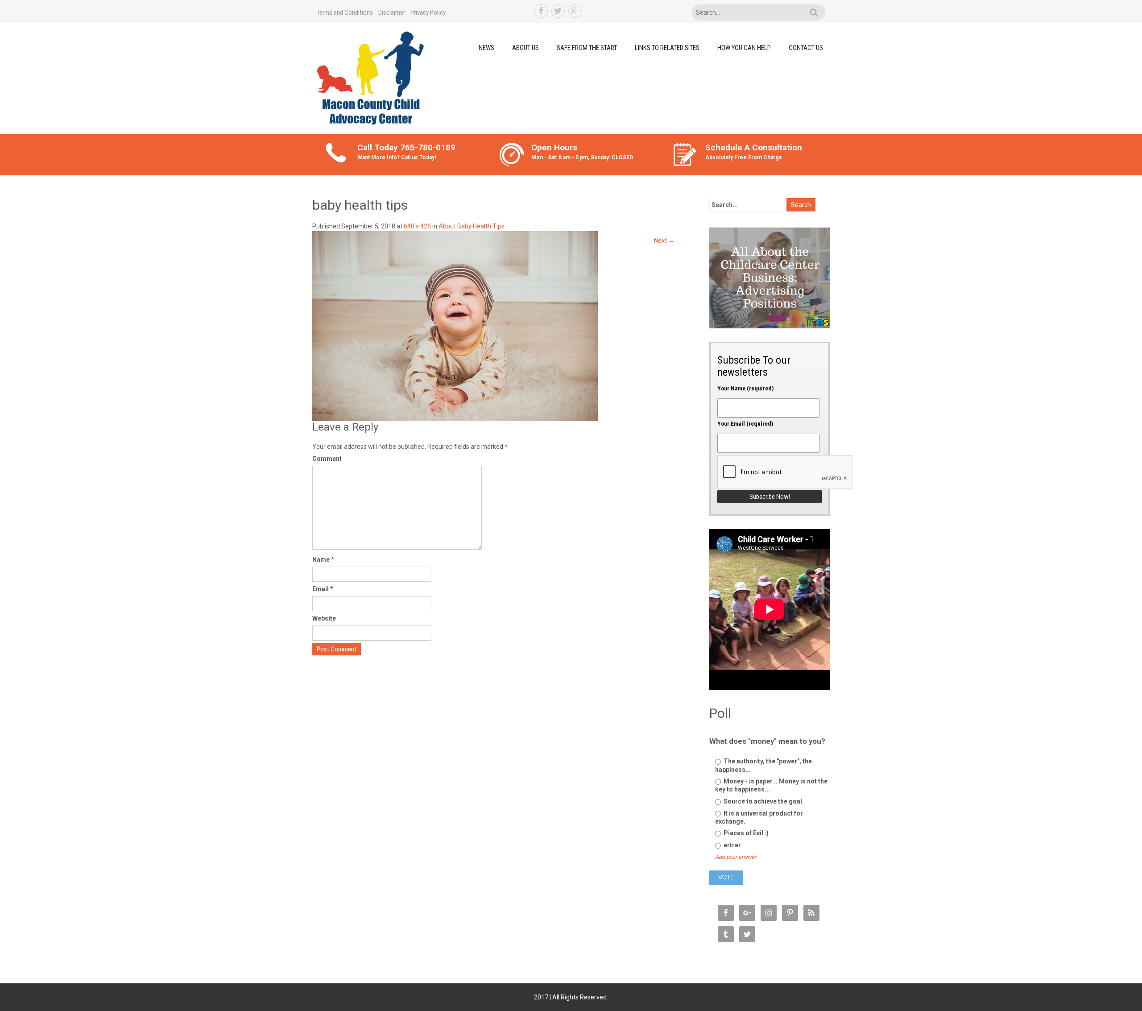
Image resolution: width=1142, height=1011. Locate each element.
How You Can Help (744, 48)
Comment (327, 458)
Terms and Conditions (345, 12)
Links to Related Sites (667, 48)
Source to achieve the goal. (763, 801)
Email (322, 589)
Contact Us (806, 48)
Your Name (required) (745, 388)
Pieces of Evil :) (745, 833)
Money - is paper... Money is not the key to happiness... (771, 785)
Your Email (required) (745, 423)
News (486, 48)
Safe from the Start (587, 48)
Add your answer (735, 857)
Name (323, 559)
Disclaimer (391, 12)
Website (324, 618)
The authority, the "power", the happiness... (763, 765)
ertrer (731, 845)
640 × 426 (417, 226)
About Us (525, 48)
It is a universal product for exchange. (759, 817)
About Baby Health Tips (472, 226)
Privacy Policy (428, 12)
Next (664, 240)
